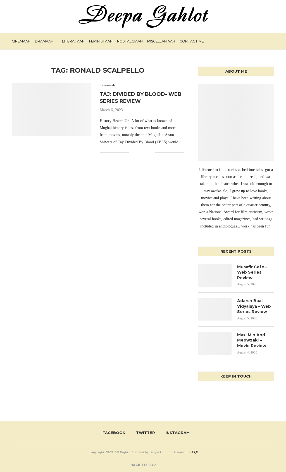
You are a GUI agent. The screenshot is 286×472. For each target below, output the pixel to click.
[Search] (271, 41)
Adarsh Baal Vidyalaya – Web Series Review (254, 306)
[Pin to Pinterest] (144, 152)
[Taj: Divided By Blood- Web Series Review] (51, 109)
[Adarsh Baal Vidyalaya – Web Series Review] (215, 309)
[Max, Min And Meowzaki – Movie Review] (215, 343)
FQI (195, 452)
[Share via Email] (150, 152)
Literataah (73, 41)
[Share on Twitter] (138, 152)
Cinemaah (21, 41)
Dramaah (44, 41)
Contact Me (192, 41)
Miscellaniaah (161, 41)
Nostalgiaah (130, 41)
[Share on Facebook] (133, 152)
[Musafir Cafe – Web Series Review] (215, 275)
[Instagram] (263, 41)
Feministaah (101, 41)
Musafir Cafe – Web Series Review (252, 272)
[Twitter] (257, 41)
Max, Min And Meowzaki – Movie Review (251, 340)
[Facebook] (251, 41)
